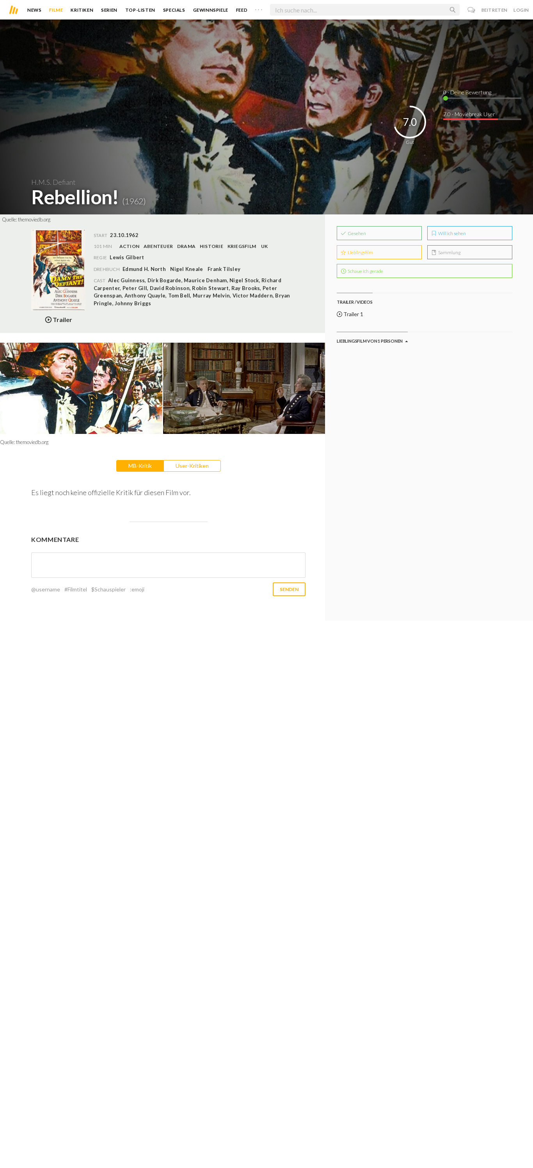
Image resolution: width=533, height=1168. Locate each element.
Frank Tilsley (224, 269)
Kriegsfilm (241, 246)
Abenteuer (158, 246)
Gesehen (356, 233)
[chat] (471, 10)
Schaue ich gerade (365, 271)
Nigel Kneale (186, 269)
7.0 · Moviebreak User (469, 114)
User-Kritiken (192, 465)
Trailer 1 (352, 314)
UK (264, 246)
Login (521, 9)
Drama (186, 246)
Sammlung (448, 252)
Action (129, 246)
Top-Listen (140, 9)
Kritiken (82, 9)
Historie (211, 246)
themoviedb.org (34, 219)
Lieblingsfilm (360, 252)
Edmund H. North (144, 269)
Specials (174, 9)
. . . (258, 8)
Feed (241, 9)
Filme (56, 9)
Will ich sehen (451, 233)
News (34, 9)
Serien (109, 9)
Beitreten (494, 9)
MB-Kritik (140, 465)
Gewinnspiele (210, 9)
